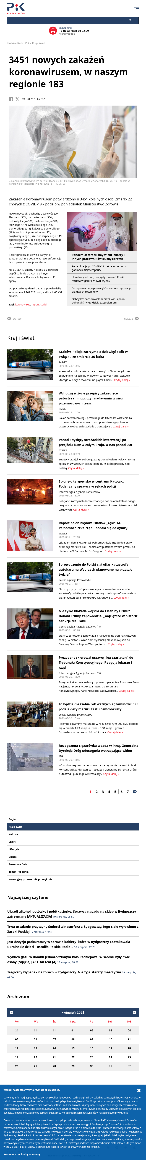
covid (43, 304)
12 (16, 1048)
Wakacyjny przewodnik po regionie (30, 879)
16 (91, 1048)
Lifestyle (14, 849)
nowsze (128, 318)
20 (35, 1057)
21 (54, 1057)
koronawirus (22, 304)
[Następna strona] (135, 791)
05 (16, 1039)
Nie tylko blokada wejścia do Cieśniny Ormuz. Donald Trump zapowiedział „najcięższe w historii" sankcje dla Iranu (98, 616)
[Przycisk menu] (136, 7)
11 (129, 1039)
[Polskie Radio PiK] (16, 8)
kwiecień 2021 (73, 1013)
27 (35, 1066)
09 (91, 1039)
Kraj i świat (38, 43)
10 (110, 1039)
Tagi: (12, 304)
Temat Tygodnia (18, 871)
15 (73, 1048)
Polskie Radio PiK (18, 43)
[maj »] (134, 1012)
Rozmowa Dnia (18, 864)
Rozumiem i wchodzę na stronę (22, 1154)
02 (91, 1030)
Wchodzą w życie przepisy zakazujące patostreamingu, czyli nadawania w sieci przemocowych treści (91, 398)
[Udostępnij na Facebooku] (12, 99)
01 (73, 1030)
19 (16, 1057)
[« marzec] (11, 1012)
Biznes (13, 856)
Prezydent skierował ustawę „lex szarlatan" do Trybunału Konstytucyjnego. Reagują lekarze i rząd (96, 662)
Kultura (13, 834)
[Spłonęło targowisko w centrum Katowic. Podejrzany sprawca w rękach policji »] (30, 495)
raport (35, 304)
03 (110, 1030)
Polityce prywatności (117, 1112)
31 (54, 1030)
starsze (17, 318)
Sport (12, 841)
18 (129, 1048)
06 (35, 1039)
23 (91, 1057)
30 (35, 1030)
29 (16, 1030)
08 (73, 1039)
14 (54, 1048)
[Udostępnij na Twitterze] (18, 99)
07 (54, 1039)
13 (35, 1048)
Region (13, 819)
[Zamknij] (138, 1090)
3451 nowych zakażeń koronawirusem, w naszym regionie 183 (68, 71)
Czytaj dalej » (122, 380)
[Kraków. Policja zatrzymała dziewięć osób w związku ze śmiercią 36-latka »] (30, 365)
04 (129, 1030)
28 (54, 1066)
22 (73, 1057)
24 (110, 1057)
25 (129, 1057)
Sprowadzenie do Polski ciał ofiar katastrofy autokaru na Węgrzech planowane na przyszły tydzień (95, 569)
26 (16, 1066)
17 (110, 1048)
